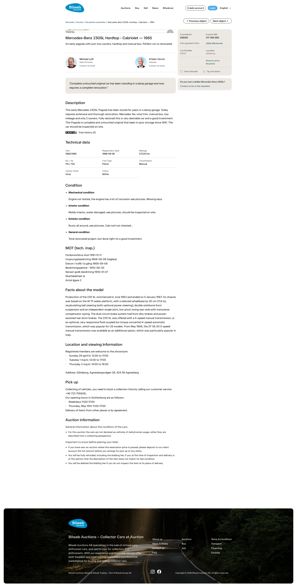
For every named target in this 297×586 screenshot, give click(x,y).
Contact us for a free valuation (195, 86)
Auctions (126, 8)
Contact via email (87, 66)
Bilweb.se (168, 8)
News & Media (160, 543)
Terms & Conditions (221, 539)
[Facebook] (159, 572)
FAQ (154, 552)
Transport (216, 543)
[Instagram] (153, 572)
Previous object (196, 20)
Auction (79, 22)
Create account (195, 8)
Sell (146, 8)
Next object (221, 20)
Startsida (69, 22)
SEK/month (214, 43)
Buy (137, 8)
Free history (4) (87, 132)
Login (213, 8)
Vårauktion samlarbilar (95, 22)
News (155, 8)
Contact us (158, 548)
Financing (216, 548)
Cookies (215, 552)
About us (157, 539)
